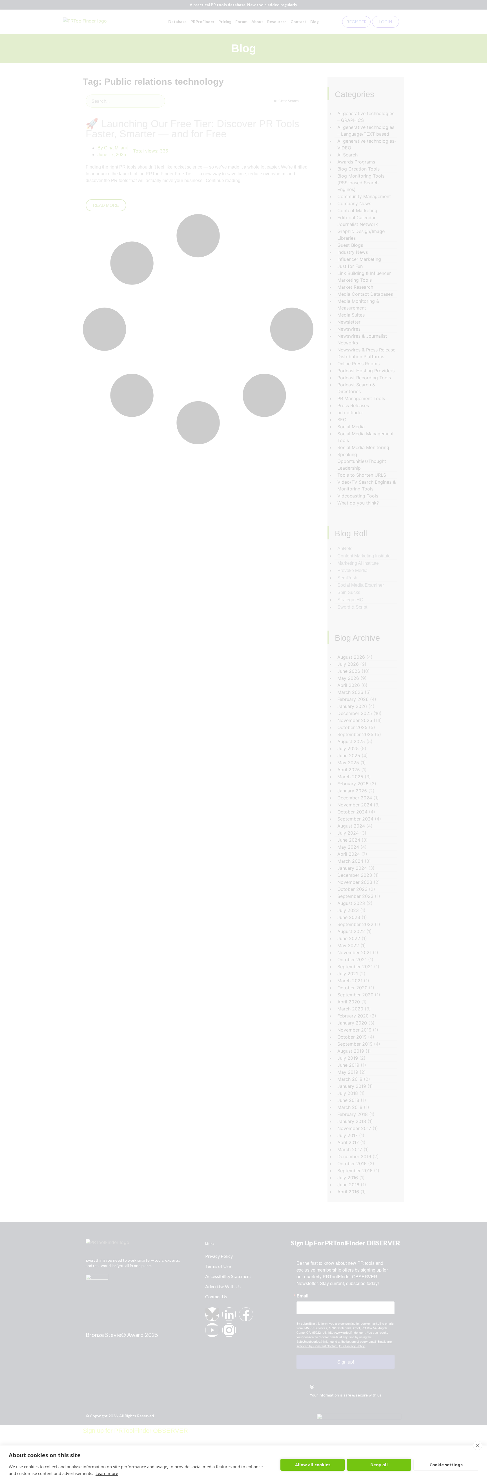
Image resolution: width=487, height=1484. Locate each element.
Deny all (379, 1464)
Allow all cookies (312, 1464)
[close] (477, 1445)
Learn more (107, 1473)
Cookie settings (446, 1464)
